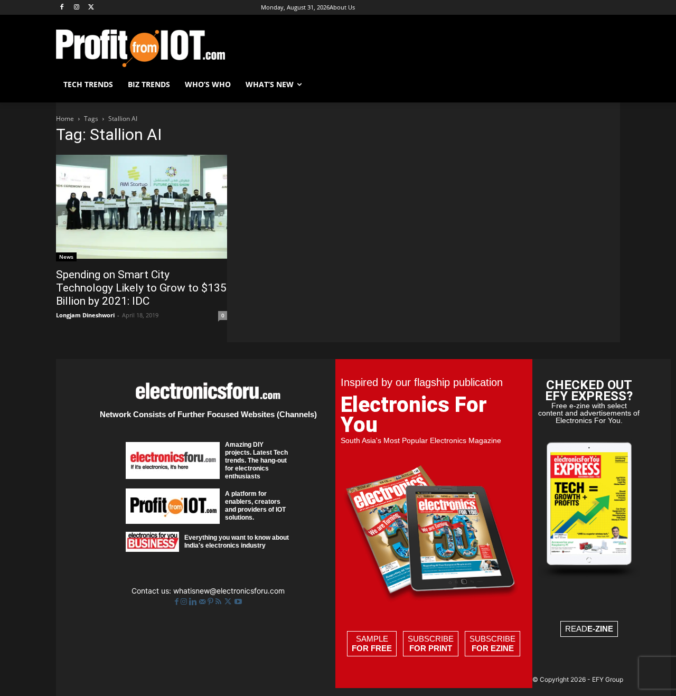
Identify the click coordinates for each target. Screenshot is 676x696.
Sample (372, 643)
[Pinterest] (211, 601)
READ (589, 628)
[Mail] (203, 601)
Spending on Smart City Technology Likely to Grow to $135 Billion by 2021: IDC (141, 287)
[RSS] (219, 601)
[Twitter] (228, 601)
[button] (607, 84)
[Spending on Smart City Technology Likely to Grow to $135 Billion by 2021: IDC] (141, 208)
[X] (92, 8)
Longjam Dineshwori (85, 315)
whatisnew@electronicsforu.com (229, 590)
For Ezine (493, 648)
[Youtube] (238, 601)
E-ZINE (600, 628)
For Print (430, 648)
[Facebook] (62, 8)
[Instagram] (77, 8)
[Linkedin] (194, 601)
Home (65, 118)
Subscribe (431, 643)
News (66, 256)
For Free (372, 648)
